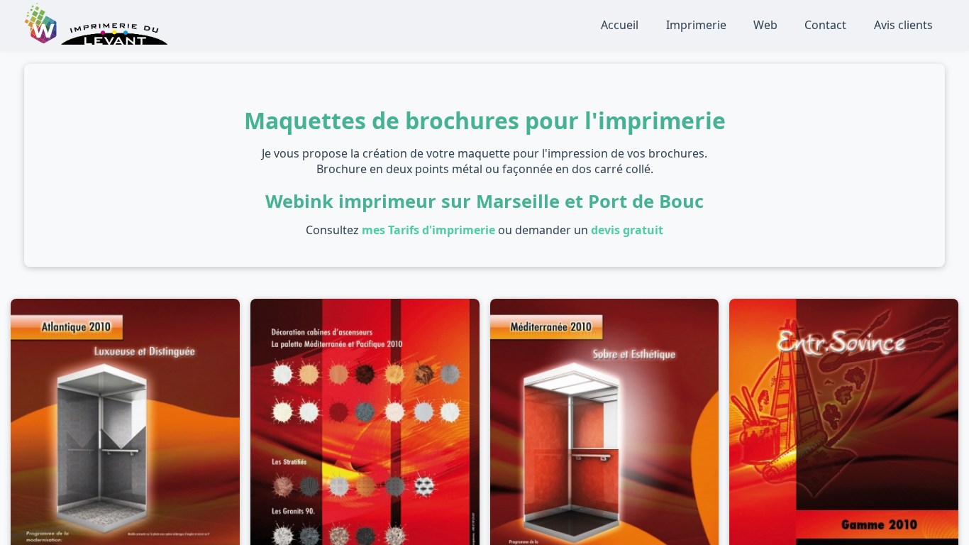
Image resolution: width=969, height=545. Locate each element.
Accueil (619, 25)
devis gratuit (627, 230)
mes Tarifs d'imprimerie (428, 230)
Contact (825, 25)
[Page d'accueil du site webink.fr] (42, 40)
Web (765, 25)
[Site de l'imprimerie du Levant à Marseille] (114, 40)
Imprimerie (696, 25)
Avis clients (903, 25)
